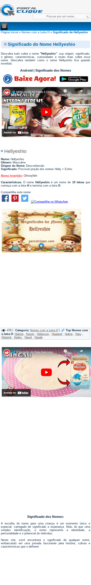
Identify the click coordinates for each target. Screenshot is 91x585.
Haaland (57, 334)
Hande (38, 337)
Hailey (18, 337)
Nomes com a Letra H (35, 32)
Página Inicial (9, 32)
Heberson (43, 334)
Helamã (6, 337)
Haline (69, 334)
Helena (19, 334)
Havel (28, 337)
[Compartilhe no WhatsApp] (49, 201)
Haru (78, 334)
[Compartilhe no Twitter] (24, 201)
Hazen (30, 334)
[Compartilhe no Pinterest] (15, 201)
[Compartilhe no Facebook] (5, 201)
